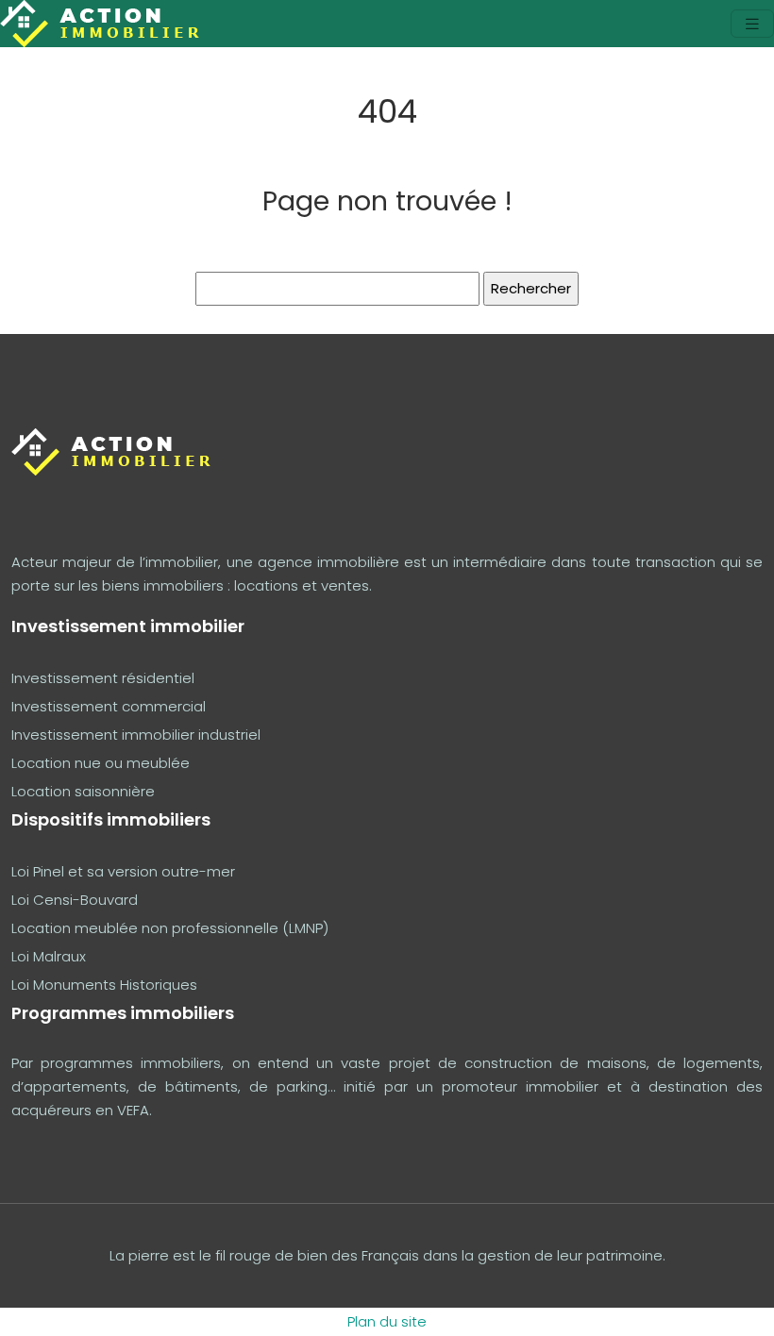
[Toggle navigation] (752, 24)
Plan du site (387, 1321)
